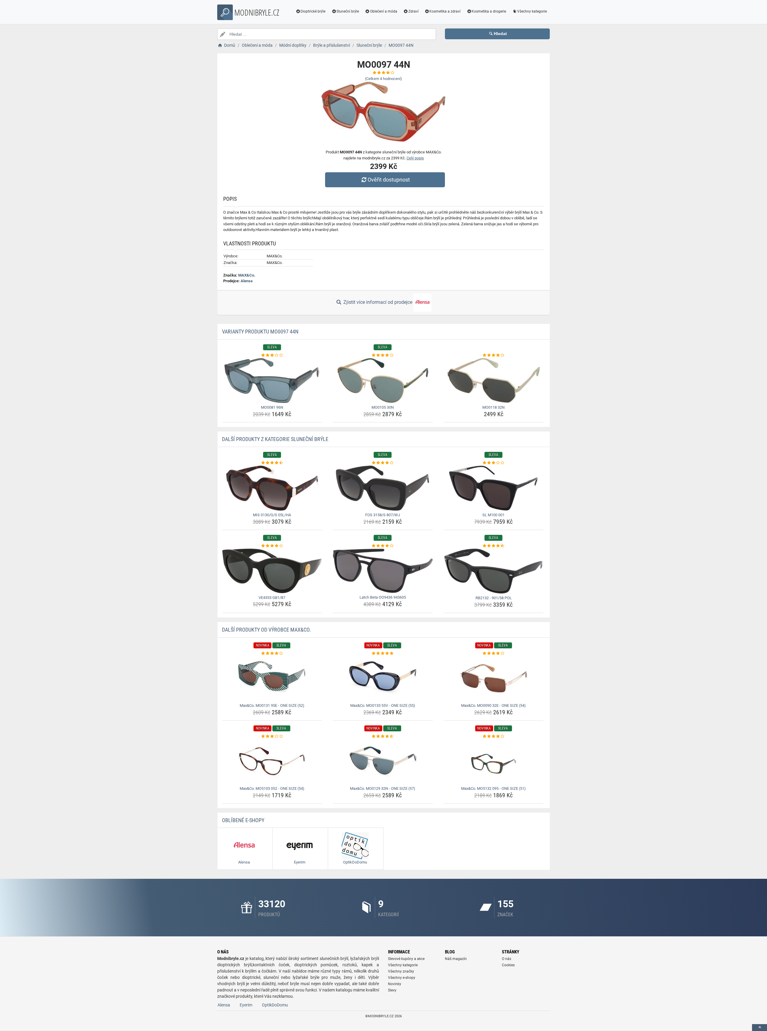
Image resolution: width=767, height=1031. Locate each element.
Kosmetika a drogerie (489, 11)
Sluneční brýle (347, 11)
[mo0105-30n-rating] (383, 355)
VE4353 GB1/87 (272, 597)
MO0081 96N (272, 407)
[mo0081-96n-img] (272, 380)
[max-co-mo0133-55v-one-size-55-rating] (383, 653)
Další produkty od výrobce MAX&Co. (266, 630)
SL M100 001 (493, 515)
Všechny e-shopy (401, 978)
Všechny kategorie (532, 11)
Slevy (392, 990)
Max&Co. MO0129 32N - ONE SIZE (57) (382, 788)
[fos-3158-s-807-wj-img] (383, 488)
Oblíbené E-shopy (243, 820)
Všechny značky (401, 971)
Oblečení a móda (383, 11)
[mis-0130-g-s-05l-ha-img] (272, 488)
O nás (506, 959)
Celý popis (415, 158)
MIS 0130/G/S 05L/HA (272, 515)
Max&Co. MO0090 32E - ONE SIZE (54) (493, 705)
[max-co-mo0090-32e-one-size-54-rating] (493, 653)
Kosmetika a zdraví (444, 11)
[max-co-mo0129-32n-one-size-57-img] (383, 761)
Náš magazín (456, 959)
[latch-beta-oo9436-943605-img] (383, 571)
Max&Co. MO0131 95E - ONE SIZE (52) (272, 705)
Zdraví (413, 11)
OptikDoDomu (275, 1005)
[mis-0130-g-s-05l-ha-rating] (272, 463)
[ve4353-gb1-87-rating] (272, 546)
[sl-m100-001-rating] (493, 463)
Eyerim (246, 1005)
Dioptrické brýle (313, 11)
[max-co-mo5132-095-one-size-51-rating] (493, 736)
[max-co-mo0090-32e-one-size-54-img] (493, 678)
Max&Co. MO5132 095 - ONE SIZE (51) (493, 788)
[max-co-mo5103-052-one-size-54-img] (272, 761)
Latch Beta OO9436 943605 (383, 597)
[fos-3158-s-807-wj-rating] (383, 463)
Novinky (394, 984)
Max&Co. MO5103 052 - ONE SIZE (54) (272, 788)
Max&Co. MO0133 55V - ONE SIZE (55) (382, 705)
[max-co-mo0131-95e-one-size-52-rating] (272, 653)
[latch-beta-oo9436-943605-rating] (383, 546)
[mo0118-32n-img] (493, 380)
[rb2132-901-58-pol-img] (493, 571)
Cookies (508, 965)
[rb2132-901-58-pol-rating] (493, 546)
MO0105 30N (383, 407)
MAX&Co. (246, 275)
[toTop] (759, 1027)
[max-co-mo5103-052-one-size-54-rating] (272, 736)
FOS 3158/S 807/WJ (382, 515)
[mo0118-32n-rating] (493, 355)
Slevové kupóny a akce (406, 959)
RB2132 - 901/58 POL (493, 598)
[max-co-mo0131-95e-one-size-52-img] (272, 678)
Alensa (247, 281)
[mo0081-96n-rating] (272, 355)
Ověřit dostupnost (389, 179)
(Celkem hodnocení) (383, 78)
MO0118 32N (493, 407)
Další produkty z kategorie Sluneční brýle (275, 439)
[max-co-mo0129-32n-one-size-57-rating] (383, 736)
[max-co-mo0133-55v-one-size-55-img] (383, 678)
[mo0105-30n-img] (383, 380)
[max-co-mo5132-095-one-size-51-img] (493, 761)
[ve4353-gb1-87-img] (272, 571)
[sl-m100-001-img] (493, 488)
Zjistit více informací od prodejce (377, 302)
